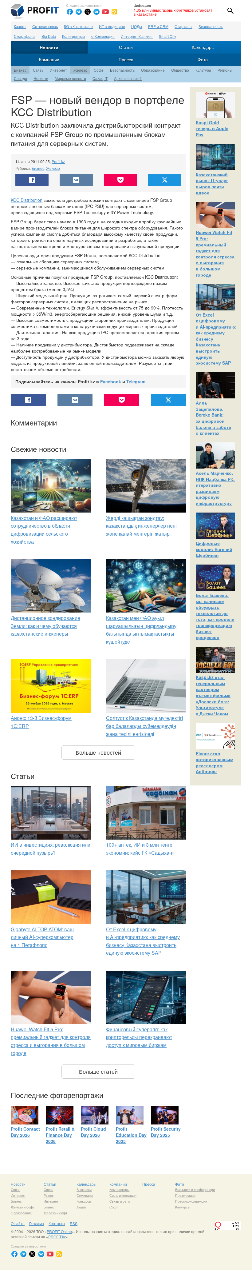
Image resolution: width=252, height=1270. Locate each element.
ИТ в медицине (112, 26)
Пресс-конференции (191, 1201)
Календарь (203, 47)
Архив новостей (128, 78)
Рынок (48, 1195)
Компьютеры (119, 1189)
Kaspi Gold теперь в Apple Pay (212, 128)
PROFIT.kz (57, 1236)
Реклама (36, 1223)
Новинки (40, 78)
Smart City (167, 36)
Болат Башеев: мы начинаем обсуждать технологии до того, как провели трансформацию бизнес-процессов (215, 616)
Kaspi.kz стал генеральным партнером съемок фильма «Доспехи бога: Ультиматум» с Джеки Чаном (213, 695)
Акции (81, 1206)
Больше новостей (98, 752)
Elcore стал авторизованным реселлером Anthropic (214, 762)
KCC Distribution (26, 200)
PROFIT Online (59, 1231)
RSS (73, 1223)
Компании (49, 59)
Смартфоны (24, 36)
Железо (80, 70)
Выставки (84, 1189)
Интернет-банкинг (137, 36)
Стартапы (183, 26)
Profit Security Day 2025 (166, 1132)
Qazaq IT (100, 78)
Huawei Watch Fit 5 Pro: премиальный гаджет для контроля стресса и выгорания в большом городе (215, 253)
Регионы (225, 70)
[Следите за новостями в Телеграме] (78, 11)
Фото (203, 59)
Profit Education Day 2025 (131, 1135)
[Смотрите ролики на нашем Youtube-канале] (105, 11)
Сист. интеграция (122, 1195)
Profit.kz (58, 161)
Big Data (48, 36)
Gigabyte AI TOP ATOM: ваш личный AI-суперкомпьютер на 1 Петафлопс (42, 937)
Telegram (135, 381)
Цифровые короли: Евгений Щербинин (214, 549)
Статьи (126, 47)
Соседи (20, 78)
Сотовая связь (45, 26)
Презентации (185, 1195)
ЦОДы (136, 26)
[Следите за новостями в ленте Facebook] (69, 11)
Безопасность (211, 26)
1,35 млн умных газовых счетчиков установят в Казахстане (173, 12)
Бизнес (20, 70)
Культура (203, 70)
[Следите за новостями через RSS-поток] (114, 11)
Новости (49, 47)
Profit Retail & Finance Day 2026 (60, 1135)
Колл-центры (73, 36)
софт (30, 1206)
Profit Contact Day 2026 (25, 1132)
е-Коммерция (103, 36)
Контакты (57, 1223)
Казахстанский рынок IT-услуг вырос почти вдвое (212, 183)
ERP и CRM (158, 26)
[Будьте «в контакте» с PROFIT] (96, 11)
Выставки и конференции (195, 1189)
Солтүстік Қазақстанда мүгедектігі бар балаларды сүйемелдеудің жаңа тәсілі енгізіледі (144, 725)
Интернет (58, 70)
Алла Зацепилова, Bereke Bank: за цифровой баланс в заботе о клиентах (213, 418)
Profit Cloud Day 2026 (93, 1132)
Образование (153, 70)
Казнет (20, 26)
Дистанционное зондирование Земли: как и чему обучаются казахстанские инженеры (45, 625)
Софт (99, 70)
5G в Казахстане (78, 26)
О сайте (18, 1223)
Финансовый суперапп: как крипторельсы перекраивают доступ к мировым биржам (139, 1037)
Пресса (126, 59)
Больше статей (98, 1071)
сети (126, 1201)
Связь (38, 70)
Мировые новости (70, 78)
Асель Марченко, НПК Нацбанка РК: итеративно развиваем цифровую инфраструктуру (215, 488)
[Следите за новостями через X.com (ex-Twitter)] (87, 11)
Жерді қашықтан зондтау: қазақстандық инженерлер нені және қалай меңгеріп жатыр (141, 525)
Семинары (85, 1195)
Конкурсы (84, 1201)
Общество (180, 70)
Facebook (110, 381)
